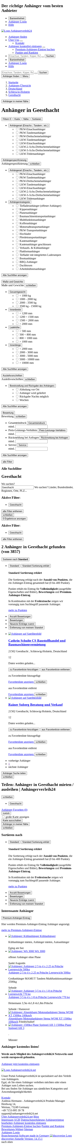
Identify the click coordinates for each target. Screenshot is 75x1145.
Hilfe (11, 24)
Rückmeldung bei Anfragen (54, 437)
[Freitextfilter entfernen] (42, 56)
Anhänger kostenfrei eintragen (25, 46)
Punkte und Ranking (26, 52)
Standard (14, 566)
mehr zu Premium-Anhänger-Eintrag (21, 930)
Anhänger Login (17, 21)
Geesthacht (15, 504)
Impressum (7, 1119)
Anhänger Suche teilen (14, 773)
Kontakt (19, 43)
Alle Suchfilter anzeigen (15, 275)
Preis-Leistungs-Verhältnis (52, 430)
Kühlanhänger (48, 936)
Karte (17, 119)
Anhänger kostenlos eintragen (29, 1122)
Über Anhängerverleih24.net (17, 1116)
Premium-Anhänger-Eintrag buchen (35, 49)
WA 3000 (40, 951)
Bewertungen (16, 620)
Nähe (26, 119)
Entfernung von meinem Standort (26, 627)
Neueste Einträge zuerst (22, 624)
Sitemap (28, 1129)
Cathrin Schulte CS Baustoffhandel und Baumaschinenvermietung (37, 642)
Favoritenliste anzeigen (21, 681)
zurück (6, 813)
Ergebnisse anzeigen (14, 518)
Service (22, 445)
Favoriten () (14, 809)
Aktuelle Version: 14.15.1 (28, 1138)
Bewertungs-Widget (12, 1129)
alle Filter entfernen (12, 511)
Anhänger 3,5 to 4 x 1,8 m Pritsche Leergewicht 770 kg (39, 997)
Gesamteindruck (36, 423)
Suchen (50, 56)
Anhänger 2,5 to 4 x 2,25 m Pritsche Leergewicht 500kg (39, 972)
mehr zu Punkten (17, 610)
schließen (41, 682)
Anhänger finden (17, 36)
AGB (17, 1119)
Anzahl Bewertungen (20, 616)
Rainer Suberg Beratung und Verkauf (35, 704)
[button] (19, 760)
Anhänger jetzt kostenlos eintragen (20, 1064)
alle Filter (7, 461)
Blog (36, 1116)
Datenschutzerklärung (33, 1119)
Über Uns (13, 39)
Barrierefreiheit (17, 18)
